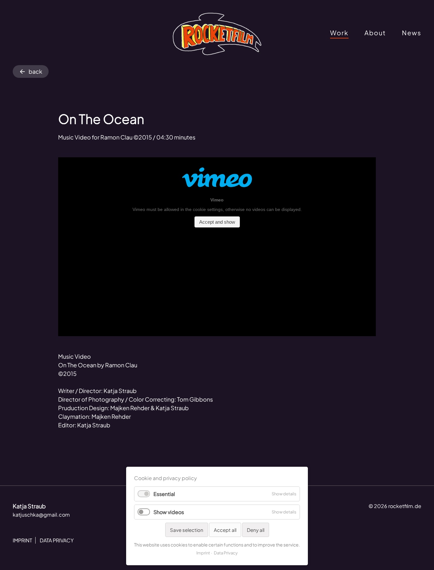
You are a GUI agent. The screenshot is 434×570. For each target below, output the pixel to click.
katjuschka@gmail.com (41, 514)
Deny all (255, 530)
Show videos (168, 512)
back (35, 71)
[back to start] (217, 34)
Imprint (203, 552)
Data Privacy (226, 552)
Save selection (186, 530)
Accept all (225, 530)
